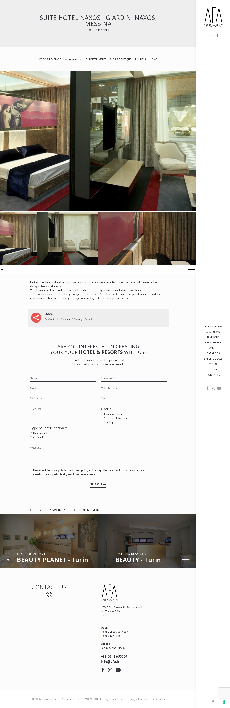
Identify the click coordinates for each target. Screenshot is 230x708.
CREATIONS (212, 342)
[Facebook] (207, 388)
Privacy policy (80, 470)
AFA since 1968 (213, 326)
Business (140, 59)
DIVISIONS (213, 337)
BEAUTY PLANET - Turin (52, 558)
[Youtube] (218, 388)
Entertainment (96, 59)
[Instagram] (213, 388)
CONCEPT (213, 347)
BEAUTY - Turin (138, 558)
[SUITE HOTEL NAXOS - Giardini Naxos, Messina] (98, 141)
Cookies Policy (127, 699)
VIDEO (213, 364)
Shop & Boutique (120, 59)
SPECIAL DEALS (213, 358)
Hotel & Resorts (98, 30)
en (215, 35)
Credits (160, 699)
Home (153, 59)
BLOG (213, 369)
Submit (96, 484)
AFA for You (213, 331)
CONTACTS (213, 374)
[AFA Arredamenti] (213, 17)
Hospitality (73, 59)
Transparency (146, 699)
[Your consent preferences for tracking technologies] (224, 702)
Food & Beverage (50, 59)
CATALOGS (213, 353)
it (211, 35)
